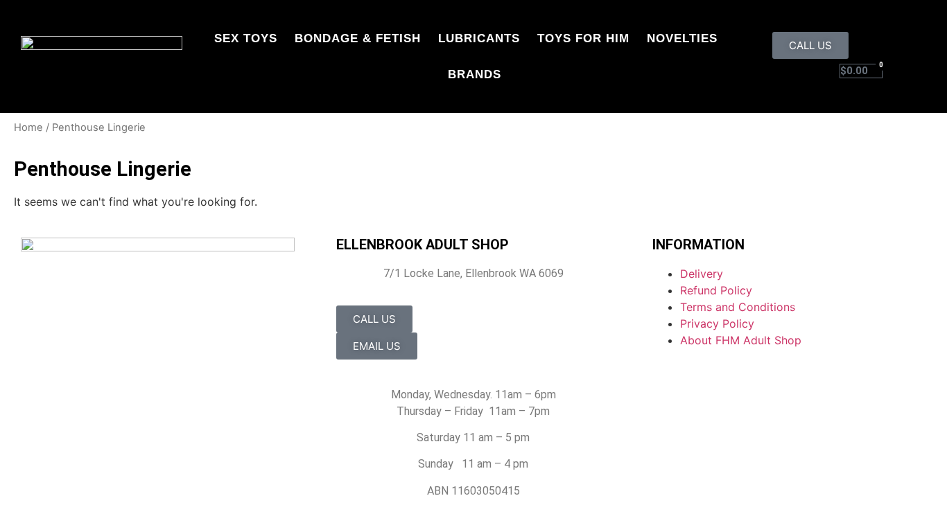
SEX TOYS (245, 38)
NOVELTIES (682, 38)
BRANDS (474, 74)
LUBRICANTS (479, 38)
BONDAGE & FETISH (358, 38)
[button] (916, 70)
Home (28, 127)
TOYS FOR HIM (583, 38)
